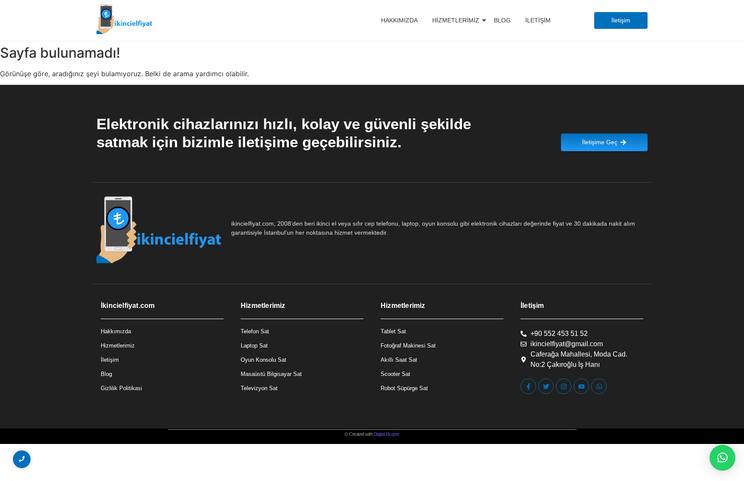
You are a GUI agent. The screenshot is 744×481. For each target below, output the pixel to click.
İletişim (538, 20)
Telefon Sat (255, 331)
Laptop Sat (254, 345)
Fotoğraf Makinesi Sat (408, 345)
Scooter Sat (395, 374)
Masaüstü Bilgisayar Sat (271, 374)
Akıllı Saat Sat (399, 360)
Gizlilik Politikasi (121, 388)
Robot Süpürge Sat (404, 388)
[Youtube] (581, 386)
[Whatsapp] (599, 386)
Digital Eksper (387, 434)
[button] (722, 458)
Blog (502, 20)
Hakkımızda (399, 20)
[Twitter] (546, 386)
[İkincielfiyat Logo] (124, 19)
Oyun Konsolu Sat (263, 360)
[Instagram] (563, 386)
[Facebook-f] (528, 386)
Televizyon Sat (259, 388)
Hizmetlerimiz (455, 20)
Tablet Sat (393, 331)
